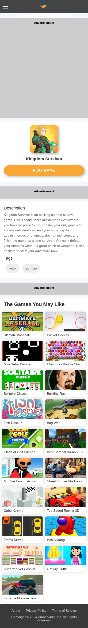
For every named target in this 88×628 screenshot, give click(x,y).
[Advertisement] (44, 72)
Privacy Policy (36, 610)
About (15, 610)
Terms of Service (64, 610)
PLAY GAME (44, 170)
